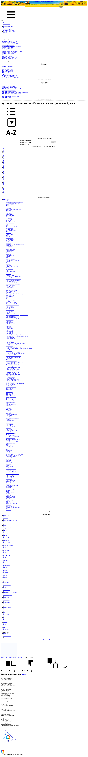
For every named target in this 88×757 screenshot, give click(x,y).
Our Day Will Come (10, 480)
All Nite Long (9, 219)
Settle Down (8, 508)
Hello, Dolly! (9, 321)
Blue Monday (9, 251)
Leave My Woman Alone (11, 414)
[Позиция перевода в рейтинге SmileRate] (66, 667)
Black (4, 605)
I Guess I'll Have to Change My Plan (14, 352)
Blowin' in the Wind (10, 249)
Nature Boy (8, 460)
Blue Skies (8, 252)
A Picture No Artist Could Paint (13, 203)
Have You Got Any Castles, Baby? (13, 318)
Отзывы (5, 32)
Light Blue (8, 416)
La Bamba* (8, 410)
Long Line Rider (9, 423)
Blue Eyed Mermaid (10, 250)
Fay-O (7, 297)
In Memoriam (9, 389)
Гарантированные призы (9, 27)
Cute (7, 270)
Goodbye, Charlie (10, 307)
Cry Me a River (9, 269)
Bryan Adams (6, 550)
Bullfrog (8, 256)
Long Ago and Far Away (11, 421)
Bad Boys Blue (6, 602)
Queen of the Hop (10, 489)
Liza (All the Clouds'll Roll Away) (13, 418)
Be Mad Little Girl (10, 240)
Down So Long (9, 286)
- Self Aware (8, 45)
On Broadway (9, 472)
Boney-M (5, 535)
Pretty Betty (8, 487)
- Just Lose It (7, 54)
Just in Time (8, 408)
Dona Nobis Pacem (10, 285)
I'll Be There (8, 359)
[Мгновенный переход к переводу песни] (11, 126)
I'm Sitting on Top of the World (13, 367)
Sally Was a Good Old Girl (12, 506)
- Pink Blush (7, 71)
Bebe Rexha (6, 597)
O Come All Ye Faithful (11, 469)
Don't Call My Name (10, 277)
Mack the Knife (9, 431)
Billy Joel (5, 567)
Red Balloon (9, 493)
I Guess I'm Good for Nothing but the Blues (15, 353)
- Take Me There (7, 48)
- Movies (7, 69)
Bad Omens (5, 557)
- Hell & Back (8, 72)
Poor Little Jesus (9, 486)
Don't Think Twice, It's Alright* (13, 284)
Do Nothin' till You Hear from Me (13, 276)
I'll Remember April (10, 363)
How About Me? (9, 332)
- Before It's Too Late (10, 77)
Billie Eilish (5, 518)
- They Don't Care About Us (12, 51)
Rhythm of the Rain (10, 497)
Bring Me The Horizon (8, 527)
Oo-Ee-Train (9, 479)
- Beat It (8, 47)
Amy (7, 225)
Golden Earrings (9, 306)
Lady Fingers (9, 411)
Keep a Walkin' (9, 409)
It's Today (8, 398)
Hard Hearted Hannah (11, 317)
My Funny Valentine (10, 457)
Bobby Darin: (6, 199)
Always (7, 224)
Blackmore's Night (7, 607)
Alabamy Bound (9, 214)
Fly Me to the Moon (10, 300)
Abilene (7, 205)
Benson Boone (6, 580)
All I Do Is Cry (9, 218)
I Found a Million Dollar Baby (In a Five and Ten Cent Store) (19, 348)
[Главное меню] (11, 19)
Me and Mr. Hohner (10, 438)
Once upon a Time (10, 476)
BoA (4, 562)
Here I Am (8, 326)
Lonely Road (9, 419)
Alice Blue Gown (10, 215)
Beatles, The (6, 515)
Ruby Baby (8, 502)
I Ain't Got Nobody (10, 337)
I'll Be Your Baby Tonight (11, 361)
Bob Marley (6, 624)
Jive (7, 403)
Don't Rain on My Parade (11, 282)
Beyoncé (5, 525)
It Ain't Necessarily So (11, 393)
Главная (5, 22)
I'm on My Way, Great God (12, 366)
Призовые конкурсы (8, 26)
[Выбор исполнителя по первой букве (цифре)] (11, 137)
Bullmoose (8, 257)
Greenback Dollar (10, 310)
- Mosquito (5, 74)
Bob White (8, 254)
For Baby (8, 301)
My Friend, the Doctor (11, 456)
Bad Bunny (5, 572)
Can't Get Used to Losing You (12, 260)
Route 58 (8, 501)
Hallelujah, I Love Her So (11, 313)
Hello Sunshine (9, 322)
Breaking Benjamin (7, 595)
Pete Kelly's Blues (10, 481)
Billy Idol (5, 575)
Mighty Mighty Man (10, 443)
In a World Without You (11, 387)
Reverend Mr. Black (10, 496)
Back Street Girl (9, 238)
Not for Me (8, 464)
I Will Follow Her (10, 378)
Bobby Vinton (6, 600)
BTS (4, 523)
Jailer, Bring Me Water (11, 400)
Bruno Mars (6, 540)
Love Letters (9, 429)
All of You (8, 220)
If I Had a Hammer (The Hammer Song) (15, 383)
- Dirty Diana (9, 52)
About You (8, 208)
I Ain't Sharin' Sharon (10, 338)
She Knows (8, 510)
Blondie (5, 577)
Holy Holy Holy (9, 331)
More (7, 449)
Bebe (4, 617)
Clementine (8, 267)
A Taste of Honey (10, 204)
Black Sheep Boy (10, 248)
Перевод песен (6, 24)
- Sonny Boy (7, 97)
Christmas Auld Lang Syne (12, 266)
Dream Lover (9, 289)
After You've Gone (10, 211)
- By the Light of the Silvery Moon (12, 88)
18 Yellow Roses (9, 200)
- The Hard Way (10, 43)
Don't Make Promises (10, 281)
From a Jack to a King (11, 302)
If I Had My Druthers (10, 384)
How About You (9, 333)
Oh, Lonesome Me (10, 470)
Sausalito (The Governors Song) (13, 507)
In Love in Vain (9, 388)
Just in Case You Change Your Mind (14, 407)
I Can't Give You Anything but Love (14, 344)
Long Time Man (9, 424)
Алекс (23, 674)
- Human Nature (9, 57)
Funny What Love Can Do (12, 303)
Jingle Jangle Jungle (10, 402)
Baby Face (8, 235)
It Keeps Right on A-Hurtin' (12, 395)
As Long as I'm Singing (11, 230)
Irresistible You (9, 392)
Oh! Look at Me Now (11, 471)
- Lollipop (5, 67)
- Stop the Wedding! (7, 70)
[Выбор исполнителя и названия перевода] (11, 116)
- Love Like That (9, 87)
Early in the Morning (10, 291)
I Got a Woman (9, 349)
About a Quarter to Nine (11, 207)
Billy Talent (5, 627)
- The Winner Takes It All (9, 58)
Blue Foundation (7, 636)
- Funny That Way (9, 90)
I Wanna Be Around (10, 375)
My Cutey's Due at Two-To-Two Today (14, 454)
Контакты (5, 34)
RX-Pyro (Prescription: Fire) (12, 503)
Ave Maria (8, 233)
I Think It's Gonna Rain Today (12, 369)
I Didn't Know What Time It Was (13, 347)
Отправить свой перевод (9, 31)
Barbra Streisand (7, 585)
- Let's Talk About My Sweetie (11, 93)
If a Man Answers (10, 382)
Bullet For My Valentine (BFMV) (10, 592)
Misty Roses (8, 445)
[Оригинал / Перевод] (52, 667)
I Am (7, 339)
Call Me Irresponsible (10, 259)
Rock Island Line (10, 498)
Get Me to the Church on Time (12, 305)
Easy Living (8, 292)
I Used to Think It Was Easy (12, 370)
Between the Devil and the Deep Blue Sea (15, 244)
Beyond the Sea (9, 245)
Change (7, 262)
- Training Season (8, 53)
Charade (8, 264)
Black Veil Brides (7, 629)
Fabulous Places (9, 296)
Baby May (8, 236)
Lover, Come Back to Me (11, 430)
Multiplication (9, 450)
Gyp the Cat (8, 312)
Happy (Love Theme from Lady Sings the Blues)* (17, 315)
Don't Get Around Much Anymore (13, 280)
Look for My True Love (11, 426)
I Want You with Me (10, 377)
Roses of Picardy (9, 500)
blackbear (5, 609)
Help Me (8, 325)
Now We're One (9, 466)
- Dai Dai (9, 41)
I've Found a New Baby (11, 373)
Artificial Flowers (10, 229)
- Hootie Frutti (8, 76)
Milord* (8, 444)
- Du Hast (7, 50)
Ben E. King (6, 633)
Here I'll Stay (9, 327)
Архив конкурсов (7, 29)
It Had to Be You (9, 394)
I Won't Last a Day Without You (13, 380)
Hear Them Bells (9, 320)
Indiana (7, 390)
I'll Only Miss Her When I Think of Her (14, 362)
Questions (8, 490)
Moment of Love (9, 446)
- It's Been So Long (9, 91)
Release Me (8, 495)
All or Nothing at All (10, 221)
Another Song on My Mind (12, 226)
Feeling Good (9, 298)
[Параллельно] (11, 667)
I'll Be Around (9, 358)
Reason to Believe (10, 492)
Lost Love (8, 428)
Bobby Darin (20, 657)
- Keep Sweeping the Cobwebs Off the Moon (15, 92)
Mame (7, 434)
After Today (8, 210)
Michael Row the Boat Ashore (12, 441)
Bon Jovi (5, 530)
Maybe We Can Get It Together (13, 436)
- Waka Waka (11, 46)
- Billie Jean (8, 42)
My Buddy (8, 452)
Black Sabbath (6, 552)
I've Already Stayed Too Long (12, 372)
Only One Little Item (10, 477)
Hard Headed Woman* (11, 316)
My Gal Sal (8, 459)
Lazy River (8, 413)
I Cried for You (9, 346)
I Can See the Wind (10, 342)
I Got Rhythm (9, 351)
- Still (9, 75)
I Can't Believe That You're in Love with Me (15, 343)
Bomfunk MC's (6, 590)
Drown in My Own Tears (11, 290)
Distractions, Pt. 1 (10, 275)
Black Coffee (9, 246)
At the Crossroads (10, 231)
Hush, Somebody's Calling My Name (14, 334)
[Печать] (64, 667)
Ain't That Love (9, 213)
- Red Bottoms (7, 66)
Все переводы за (44, 79)
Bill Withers (5, 622)
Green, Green (9, 308)
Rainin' (7, 491)
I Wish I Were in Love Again (12, 379)
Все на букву (45, 639)
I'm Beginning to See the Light (12, 364)
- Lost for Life (8, 86)
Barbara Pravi (6, 582)
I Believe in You (9, 341)
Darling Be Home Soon (11, 271)
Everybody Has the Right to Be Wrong (14, 293)
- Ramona (7, 95)
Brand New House (10, 255)
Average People (9, 234)
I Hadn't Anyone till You (11, 354)
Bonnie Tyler (6, 532)
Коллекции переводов (8, 30)
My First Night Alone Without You (13, 455)
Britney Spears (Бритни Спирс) (10, 520)
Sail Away (8, 505)
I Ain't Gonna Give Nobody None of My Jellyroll (17, 336)
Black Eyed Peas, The (8, 545)
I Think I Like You (10, 368)
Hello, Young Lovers (10, 323)
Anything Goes (9, 228)
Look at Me (8, 425)
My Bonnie (8, 451)
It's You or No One (10, 399)
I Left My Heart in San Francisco (13, 357)
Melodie (8, 440)
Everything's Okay (10, 295)
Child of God (9, 265)
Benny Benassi (6, 565)
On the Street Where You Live (12, 474)
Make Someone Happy (11, 433)
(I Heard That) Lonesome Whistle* (13, 356)
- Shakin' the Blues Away (10, 96)
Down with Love (10, 287)
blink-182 (5, 560)
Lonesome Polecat (10, 420)
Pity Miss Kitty (9, 482)
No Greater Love (9, 462)
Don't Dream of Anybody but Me (13, 279)
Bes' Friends (8, 243)
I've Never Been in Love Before (13, 374)
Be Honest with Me (10, 239)
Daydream (8, 272)
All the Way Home (10, 223)
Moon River (8, 448)
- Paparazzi (7, 56)
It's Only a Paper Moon (11, 397)
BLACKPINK (6, 555)
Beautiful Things (9, 241)
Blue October (6, 619)
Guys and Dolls (9, 311)
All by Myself (9, 216)
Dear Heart (8, 274)
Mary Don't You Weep (11, 435)
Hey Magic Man (9, 328)
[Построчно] (31, 667)
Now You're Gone (10, 467)
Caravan (8, 261)
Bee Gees (5, 570)
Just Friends (8, 405)
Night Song (8, 461)
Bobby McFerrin (7, 614)
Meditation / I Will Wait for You (13, 439)
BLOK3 (5, 587)
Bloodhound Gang (7, 542)
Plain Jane (8, 484)
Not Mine (8, 465)
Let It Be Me (9, 415)
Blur (4, 612)
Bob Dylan (5, 547)
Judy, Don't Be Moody (11, 404)
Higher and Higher (10, 330)
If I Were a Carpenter (10, 385)
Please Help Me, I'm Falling (12, 485)
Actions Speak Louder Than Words (13, 209)
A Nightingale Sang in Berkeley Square (14, 202)
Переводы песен (10, 657)
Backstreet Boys (6, 537)
